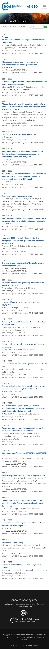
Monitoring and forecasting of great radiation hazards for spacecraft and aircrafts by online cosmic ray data (24, 219)
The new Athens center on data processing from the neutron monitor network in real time (23, 429)
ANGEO (32, 6)
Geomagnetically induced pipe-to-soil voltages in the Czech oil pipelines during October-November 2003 (23, 387)
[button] (31, 27)
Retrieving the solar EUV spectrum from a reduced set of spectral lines (24, 323)
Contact (12, 645)
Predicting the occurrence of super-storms (19, 134)
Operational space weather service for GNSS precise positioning (23, 345)
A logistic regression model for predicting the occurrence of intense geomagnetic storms (20, 63)
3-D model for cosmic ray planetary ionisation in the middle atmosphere (23, 283)
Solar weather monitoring (12, 542)
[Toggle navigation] (44, 6)
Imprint (21, 645)
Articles (4, 27)
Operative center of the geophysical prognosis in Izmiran (21, 566)
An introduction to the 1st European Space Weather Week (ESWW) (23, 39)
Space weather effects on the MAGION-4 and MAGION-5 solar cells (24, 454)
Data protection (32, 645)
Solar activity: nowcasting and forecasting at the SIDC (23, 475)
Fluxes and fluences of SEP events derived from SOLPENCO (21, 303)
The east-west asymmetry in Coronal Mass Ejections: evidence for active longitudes (23, 524)
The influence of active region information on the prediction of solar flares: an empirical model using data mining (22, 503)
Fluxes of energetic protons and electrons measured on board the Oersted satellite (24, 82)
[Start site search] (45, 27)
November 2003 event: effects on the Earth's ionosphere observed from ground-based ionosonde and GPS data (23, 240)
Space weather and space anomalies (17, 196)
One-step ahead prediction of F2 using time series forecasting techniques (23, 264)
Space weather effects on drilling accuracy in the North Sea (24, 365)
